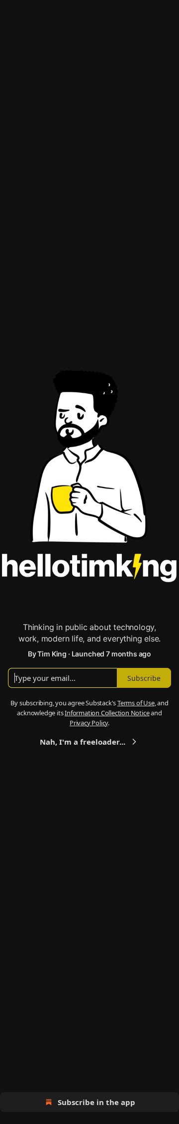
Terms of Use (136, 702)
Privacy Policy (89, 722)
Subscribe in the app (96, 1102)
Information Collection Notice (107, 712)
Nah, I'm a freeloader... (82, 742)
